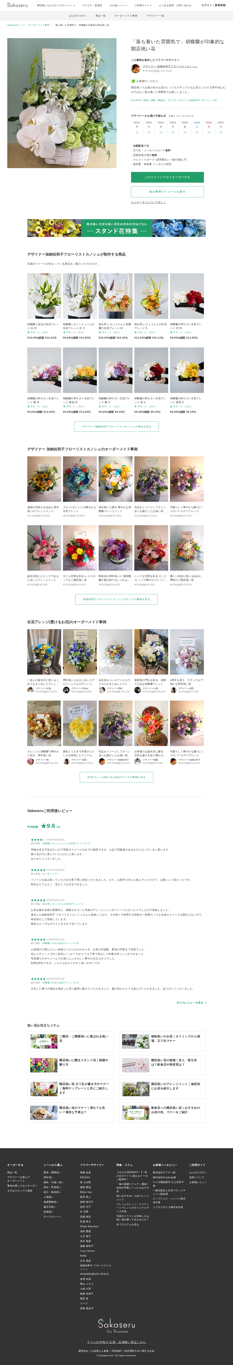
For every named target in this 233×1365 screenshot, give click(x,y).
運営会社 (83, 1351)
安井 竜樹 (85, 1241)
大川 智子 (85, 1236)
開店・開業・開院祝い (155, 100)
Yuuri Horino (87, 1251)
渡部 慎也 (85, 1187)
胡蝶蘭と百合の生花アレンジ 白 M (61, 943)
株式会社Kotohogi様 (164, 1177)
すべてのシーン (52, 1216)
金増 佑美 (85, 1279)
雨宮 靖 (84, 1298)
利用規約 (117, 1351)
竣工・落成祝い (52, 1192)
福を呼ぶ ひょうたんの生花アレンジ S (63, 904)
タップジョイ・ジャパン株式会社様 (169, 1200)
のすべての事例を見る (116, 599)
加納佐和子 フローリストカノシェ (95, 1267)
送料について (196, 1177)
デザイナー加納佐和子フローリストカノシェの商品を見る (117, 426)
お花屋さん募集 (100, 1351)
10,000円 (136, 100)
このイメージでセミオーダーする (167, 177)
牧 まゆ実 (85, 1182)
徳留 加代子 (87, 1202)
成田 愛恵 (85, 1231)
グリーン (207, 100)
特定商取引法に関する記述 (139, 1351)
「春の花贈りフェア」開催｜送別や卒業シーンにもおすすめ (132, 1188)
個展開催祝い (51, 1202)
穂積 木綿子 (87, 1293)
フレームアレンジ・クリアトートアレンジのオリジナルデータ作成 (132, 1208)
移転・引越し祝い (54, 1182)
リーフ (84, 1303)
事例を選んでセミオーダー (22, 1185)
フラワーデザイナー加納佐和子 (184, 100)
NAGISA (85, 1177)
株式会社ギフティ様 (164, 1172)
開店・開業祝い (52, 1172)
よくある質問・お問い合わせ (175, 5)
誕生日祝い (50, 1206)
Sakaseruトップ (16, 25)
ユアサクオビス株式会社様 (168, 1207)
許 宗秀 (84, 1211)
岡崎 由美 (85, 1172)
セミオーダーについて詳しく (148, 202)
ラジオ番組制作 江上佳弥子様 (168, 1184)
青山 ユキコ (87, 1283)
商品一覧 (101, 15)
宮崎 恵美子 (87, 1308)
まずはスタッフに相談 (19, 1190)
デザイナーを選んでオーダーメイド (18, 1179)
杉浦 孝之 (85, 1221)
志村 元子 (85, 1206)
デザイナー (170, 66)
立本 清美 (85, 1260)
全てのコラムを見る (127, 1224)
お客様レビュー (198, 1182)
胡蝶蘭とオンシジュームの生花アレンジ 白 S (66, 843)
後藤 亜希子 (87, 1246)
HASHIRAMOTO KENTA (94, 1274)
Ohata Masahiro (89, 1226)
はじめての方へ (78, 15)
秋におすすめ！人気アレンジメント (132, 1198)
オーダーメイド (51, 874)
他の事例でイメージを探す (167, 191)
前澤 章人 (85, 1197)
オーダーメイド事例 (126, 15)
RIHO (83, 1256)
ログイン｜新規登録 (214, 5)
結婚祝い (49, 1211)
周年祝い (49, 1177)
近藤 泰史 (85, 1216)
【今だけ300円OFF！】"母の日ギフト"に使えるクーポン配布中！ (132, 1176)
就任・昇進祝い (52, 1187)
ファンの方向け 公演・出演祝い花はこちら (116, 1342)
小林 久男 (85, 1288)
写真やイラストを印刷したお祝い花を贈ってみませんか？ (132, 1218)
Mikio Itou (86, 1192)
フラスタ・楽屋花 (92, 5)
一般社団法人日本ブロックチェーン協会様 (169, 1192)
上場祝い (49, 1197)
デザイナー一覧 (155, 15)
